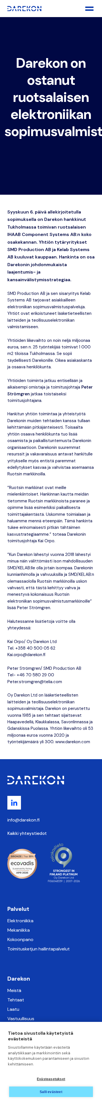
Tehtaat (15, 1000)
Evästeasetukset (51, 1079)
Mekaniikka (18, 930)
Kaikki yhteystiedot (27, 833)
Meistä (14, 990)
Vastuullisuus (20, 1019)
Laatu (13, 1009)
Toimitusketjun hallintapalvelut (38, 949)
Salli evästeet (51, 1092)
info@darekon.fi (23, 820)
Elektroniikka (20, 921)
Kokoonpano (20, 939)
